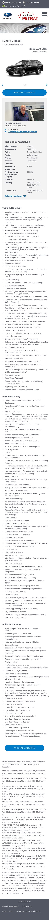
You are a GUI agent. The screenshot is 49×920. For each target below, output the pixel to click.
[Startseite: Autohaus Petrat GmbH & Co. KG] (8, 16)
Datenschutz (7, 911)
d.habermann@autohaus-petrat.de (22, 132)
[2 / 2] (24, 68)
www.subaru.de (24, 901)
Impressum (27, 906)
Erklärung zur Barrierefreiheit (28, 911)
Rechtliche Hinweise (10, 906)
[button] (2, 85)
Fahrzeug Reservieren (24, 92)
